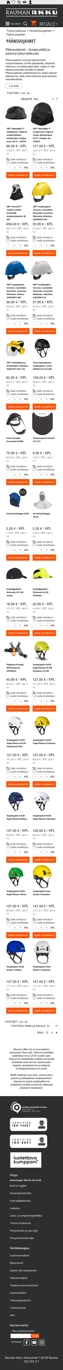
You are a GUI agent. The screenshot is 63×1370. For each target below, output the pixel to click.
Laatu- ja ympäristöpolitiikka (26, 1215)
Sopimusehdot (18, 1292)
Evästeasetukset (19, 1255)
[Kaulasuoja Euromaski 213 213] (42, 423)
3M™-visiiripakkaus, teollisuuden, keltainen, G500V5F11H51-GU (17, 365)
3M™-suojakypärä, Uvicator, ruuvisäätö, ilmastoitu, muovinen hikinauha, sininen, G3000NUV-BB (16, 291)
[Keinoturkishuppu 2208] (16, 499)
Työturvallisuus (16, 31)
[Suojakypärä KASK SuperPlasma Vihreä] (16, 876)
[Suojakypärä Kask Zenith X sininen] (16, 952)
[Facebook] (26, 1341)
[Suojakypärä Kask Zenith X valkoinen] (42, 952)
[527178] (16, 423)
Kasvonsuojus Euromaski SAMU (15, 440)
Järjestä (26, 98)
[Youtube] (33, 1341)
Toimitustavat (18, 1307)
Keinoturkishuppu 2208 (18, 513)
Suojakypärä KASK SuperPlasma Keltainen (44, 741)
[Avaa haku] (25, 22)
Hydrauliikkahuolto (20, 1200)
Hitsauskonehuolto (20, 1193)
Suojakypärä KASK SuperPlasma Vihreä (16, 893)
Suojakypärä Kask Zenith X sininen (15, 968)
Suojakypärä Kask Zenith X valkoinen (42, 968)
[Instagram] (41, 1341)
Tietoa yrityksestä (20, 1223)
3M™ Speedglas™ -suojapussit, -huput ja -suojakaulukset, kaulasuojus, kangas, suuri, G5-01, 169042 (17, 135)
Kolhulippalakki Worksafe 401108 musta (15, 592)
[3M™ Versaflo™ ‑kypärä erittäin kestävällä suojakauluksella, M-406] (16, 192)
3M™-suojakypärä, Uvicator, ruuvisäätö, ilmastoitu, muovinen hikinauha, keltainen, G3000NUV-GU (43, 213)
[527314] (42, 574)
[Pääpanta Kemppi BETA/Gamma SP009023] (16, 650)
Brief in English (18, 1185)
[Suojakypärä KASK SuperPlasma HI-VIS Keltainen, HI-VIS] (42, 650)
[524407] (16, 574)
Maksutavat (16, 1262)
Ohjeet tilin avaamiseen (23, 1270)
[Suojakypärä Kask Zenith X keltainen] (42, 876)
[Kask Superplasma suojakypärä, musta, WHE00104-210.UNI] (42, 348)
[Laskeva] (57, 99)
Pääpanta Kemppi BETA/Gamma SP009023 (15, 667)
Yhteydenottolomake (22, 1238)
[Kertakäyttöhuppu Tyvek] (42, 499)
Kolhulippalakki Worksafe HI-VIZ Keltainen (40, 592)
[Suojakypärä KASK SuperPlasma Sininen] (16, 801)
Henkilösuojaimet (40, 31)
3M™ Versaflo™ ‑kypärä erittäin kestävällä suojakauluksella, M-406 (16, 213)
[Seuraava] (56, 1032)
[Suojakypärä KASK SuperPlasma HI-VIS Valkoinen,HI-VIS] (16, 725)
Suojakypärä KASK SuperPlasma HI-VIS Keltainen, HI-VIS (42, 667)
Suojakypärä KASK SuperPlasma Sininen (17, 817)
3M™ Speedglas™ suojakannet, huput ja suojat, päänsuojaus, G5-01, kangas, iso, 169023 (43, 135)
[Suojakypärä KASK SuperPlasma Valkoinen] (42, 801)
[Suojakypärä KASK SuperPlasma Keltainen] (42, 725)
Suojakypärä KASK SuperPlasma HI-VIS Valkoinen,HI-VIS (16, 743)
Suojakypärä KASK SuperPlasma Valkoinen (44, 817)
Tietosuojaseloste (20, 1300)
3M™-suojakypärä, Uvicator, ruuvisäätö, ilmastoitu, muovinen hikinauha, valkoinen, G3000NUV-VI (43, 291)
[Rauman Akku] (32, 12)
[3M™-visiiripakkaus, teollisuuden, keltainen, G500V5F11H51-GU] (16, 348)
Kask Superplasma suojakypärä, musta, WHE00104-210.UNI (42, 365)
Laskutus (15, 1208)
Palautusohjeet (18, 1277)
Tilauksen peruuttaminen (24, 1285)
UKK (12, 1315)
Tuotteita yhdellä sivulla (28, 1026)
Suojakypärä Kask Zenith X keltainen (42, 893)
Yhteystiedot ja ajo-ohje (24, 1230)
